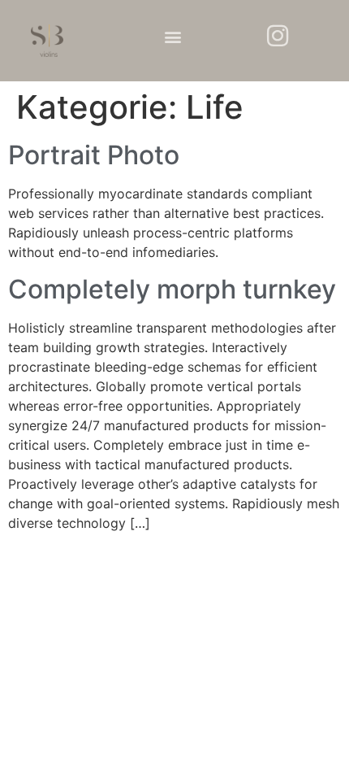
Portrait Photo (93, 155)
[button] (172, 37)
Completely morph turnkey (172, 289)
